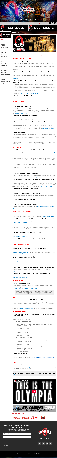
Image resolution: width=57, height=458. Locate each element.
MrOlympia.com (16, 374)
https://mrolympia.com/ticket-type (20, 113)
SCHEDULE (10, 23)
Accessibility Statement (3, 45)
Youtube (50, 443)
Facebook (39, 443)
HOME (2, 23)
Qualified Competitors (5, 74)
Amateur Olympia (4, 47)
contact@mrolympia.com (22, 253)
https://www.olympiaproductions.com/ (20, 271)
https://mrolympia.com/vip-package (49, 128)
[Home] (28, 15)
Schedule (3, 79)
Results (2, 77)
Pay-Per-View (3, 72)
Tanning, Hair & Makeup (5, 86)
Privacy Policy (24, 453)
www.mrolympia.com (29, 367)
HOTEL (34, 23)
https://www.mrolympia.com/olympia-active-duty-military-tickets (25, 288)
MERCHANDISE (3, 63)
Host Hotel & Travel (5, 56)
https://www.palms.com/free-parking (40, 355)
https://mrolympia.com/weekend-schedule (44, 98)
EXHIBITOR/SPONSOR (24, 23)
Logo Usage (3, 59)
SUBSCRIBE (8, 441)
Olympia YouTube (4, 70)
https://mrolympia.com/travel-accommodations (29, 93)
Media (2, 61)
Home (2, 42)
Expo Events (16, 23)
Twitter (43, 443)
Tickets (2, 83)
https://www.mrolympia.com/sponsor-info (20, 252)
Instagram (47, 443)
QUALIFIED (41, 23)
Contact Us (3, 50)
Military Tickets (4, 65)
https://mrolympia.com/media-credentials (26, 308)
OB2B (45, 23)
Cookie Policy (30, 453)
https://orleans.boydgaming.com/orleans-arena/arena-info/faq (42, 357)
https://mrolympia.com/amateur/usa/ (21, 222)
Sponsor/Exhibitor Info (5, 81)
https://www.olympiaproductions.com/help (21, 277)
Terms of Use (19, 453)
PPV (31, 23)
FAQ (37, 23)
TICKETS (5, 23)
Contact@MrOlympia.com (37, 371)
